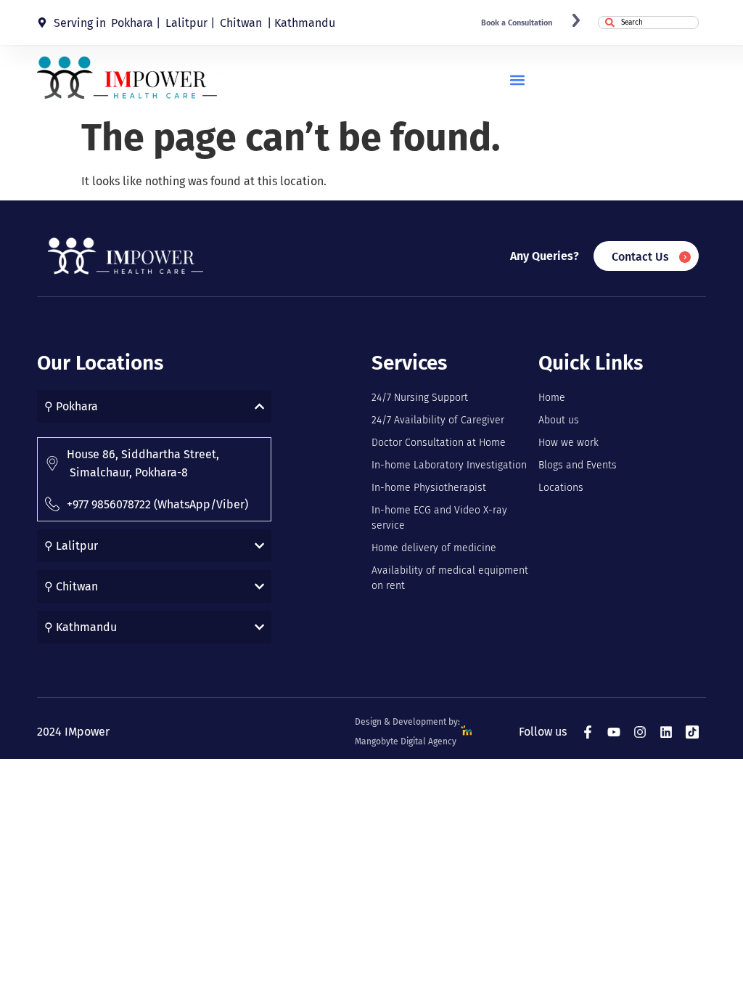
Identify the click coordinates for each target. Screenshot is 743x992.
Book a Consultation (516, 23)
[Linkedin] (666, 732)
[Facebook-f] (587, 732)
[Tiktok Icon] (692, 732)
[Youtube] (613, 732)
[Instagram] (639, 732)
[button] (517, 80)
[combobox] (648, 22)
